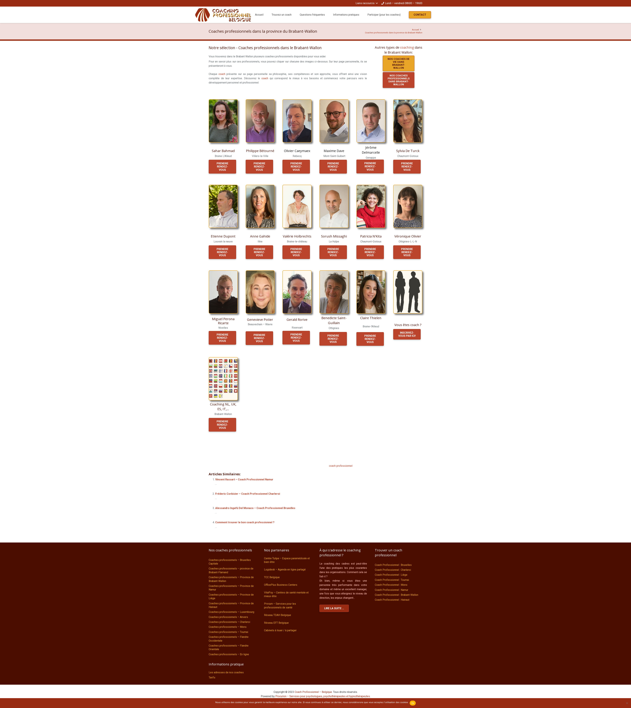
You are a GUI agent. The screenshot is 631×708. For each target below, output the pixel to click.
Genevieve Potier (260, 319)
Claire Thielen (370, 318)
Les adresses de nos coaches (226, 672)
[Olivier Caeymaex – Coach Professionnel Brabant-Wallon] (297, 121)
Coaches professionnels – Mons (227, 626)
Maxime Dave (334, 151)
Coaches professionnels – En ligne (229, 654)
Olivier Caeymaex (297, 151)
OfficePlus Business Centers (280, 584)
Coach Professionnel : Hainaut (392, 599)
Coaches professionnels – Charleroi (229, 622)
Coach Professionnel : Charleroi (393, 569)
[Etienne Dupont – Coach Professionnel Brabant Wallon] (223, 206)
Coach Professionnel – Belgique (313, 692)
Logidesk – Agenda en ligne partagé (285, 569)
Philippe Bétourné (260, 151)
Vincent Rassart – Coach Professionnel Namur (244, 479)
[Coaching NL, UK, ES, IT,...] (223, 378)
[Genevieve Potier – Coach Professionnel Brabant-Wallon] (260, 292)
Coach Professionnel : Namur (391, 589)
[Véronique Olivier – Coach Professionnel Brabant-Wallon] (408, 206)
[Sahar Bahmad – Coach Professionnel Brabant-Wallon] (223, 121)
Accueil (415, 29)
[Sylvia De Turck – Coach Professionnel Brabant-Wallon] (408, 121)
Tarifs (212, 677)
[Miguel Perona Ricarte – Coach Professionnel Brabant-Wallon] (223, 292)
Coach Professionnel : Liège (391, 574)
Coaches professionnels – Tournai (228, 632)
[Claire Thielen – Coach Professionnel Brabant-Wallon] (371, 292)
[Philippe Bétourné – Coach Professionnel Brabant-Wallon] (260, 121)
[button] (366, 3)
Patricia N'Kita (371, 236)
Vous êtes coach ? (407, 325)
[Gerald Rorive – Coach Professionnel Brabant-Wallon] (297, 292)
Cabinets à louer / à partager (280, 630)
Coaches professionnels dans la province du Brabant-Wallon (393, 32)
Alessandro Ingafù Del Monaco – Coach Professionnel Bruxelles (255, 508)
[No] (627, 703)
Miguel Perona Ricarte (223, 321)
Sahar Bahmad (223, 151)
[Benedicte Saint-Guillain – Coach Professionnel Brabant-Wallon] (334, 292)
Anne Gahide (260, 236)
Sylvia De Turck (408, 151)
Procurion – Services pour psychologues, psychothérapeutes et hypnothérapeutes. (322, 696)
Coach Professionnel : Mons (391, 584)
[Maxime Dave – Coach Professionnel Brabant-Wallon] (334, 121)
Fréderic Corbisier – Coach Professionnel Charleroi (247, 493)
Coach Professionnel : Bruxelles (393, 564)
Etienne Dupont (223, 236)
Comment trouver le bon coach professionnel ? (244, 522)
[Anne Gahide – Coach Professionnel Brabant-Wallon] (260, 206)
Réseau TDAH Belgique (277, 615)
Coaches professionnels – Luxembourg (231, 612)
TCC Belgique (272, 577)
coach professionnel (340, 465)
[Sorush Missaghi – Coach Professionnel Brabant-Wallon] (334, 206)
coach (222, 74)
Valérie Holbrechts (297, 236)
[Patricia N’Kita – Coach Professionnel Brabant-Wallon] (371, 206)
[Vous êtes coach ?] (408, 292)
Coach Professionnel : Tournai (392, 579)
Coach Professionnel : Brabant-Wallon (396, 594)
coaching (407, 47)
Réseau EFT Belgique (276, 622)
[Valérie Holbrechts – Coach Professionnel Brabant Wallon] (297, 206)
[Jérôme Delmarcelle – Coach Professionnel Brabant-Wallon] (371, 121)
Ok (412, 703)
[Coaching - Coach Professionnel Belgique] (223, 15)
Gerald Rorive (297, 319)
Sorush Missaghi (334, 236)
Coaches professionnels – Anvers (228, 617)
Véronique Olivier (407, 236)
